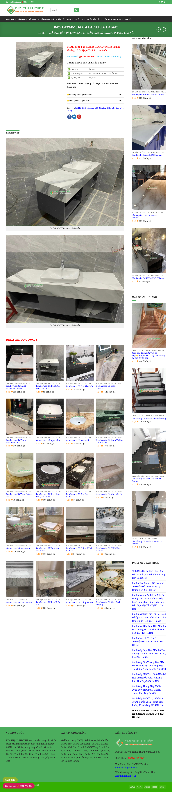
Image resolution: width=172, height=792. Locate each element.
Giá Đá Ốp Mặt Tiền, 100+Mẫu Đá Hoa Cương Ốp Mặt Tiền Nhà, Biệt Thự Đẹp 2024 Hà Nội (149, 677)
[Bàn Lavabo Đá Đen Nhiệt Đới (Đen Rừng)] (50, 471)
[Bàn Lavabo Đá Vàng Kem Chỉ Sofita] (50, 525)
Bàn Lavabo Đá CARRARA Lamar (108, 549)
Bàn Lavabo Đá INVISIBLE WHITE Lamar (48, 387)
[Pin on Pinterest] (79, 116)
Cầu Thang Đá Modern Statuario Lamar (147, 542)
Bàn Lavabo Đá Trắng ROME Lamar (79, 549)
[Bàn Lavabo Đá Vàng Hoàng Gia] (20, 471)
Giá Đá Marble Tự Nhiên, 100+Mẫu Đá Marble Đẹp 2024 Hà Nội (147, 641)
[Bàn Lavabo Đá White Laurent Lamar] (20, 417)
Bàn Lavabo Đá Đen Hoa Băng (77, 495)
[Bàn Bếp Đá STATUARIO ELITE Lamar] (149, 187)
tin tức (128, 19)
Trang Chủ (11, 19)
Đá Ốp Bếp (79, 19)
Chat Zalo (10, 779)
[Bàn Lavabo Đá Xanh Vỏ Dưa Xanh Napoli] (110, 417)
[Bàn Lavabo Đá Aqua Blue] (50, 417)
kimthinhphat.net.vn (125, 775)
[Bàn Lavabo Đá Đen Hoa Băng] (80, 471)
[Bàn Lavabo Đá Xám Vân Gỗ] (110, 471)
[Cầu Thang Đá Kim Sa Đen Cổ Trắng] (149, 390)
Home (41, 32)
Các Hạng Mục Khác (112, 19)
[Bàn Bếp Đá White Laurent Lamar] (149, 67)
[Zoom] (19, 74)
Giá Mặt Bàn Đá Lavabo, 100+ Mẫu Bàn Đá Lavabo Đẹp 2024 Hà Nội (91, 32)
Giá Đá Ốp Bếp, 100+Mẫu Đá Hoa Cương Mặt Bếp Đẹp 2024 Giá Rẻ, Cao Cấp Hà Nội (149, 653)
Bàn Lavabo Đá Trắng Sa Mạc (79, 602)
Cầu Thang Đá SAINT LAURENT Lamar (146, 479)
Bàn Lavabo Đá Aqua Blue (48, 440)
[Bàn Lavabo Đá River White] (20, 579)
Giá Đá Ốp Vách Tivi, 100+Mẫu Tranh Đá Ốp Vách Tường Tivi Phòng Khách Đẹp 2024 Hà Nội (147, 702)
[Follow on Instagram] (159, 2)
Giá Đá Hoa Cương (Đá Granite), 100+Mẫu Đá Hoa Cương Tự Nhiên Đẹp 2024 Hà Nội (148, 586)
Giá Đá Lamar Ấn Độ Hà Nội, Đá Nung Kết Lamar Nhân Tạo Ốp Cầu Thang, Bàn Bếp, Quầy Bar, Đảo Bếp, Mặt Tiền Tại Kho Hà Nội (148, 602)
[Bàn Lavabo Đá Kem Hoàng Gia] (50, 579)
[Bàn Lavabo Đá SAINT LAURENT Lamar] (20, 363)
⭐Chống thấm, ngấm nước (78, 100)
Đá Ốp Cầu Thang (63, 19)
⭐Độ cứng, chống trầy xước (79, 94)
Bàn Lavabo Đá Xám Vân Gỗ (109, 494)
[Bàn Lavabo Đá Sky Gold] (80, 417)
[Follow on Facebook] (157, 2)
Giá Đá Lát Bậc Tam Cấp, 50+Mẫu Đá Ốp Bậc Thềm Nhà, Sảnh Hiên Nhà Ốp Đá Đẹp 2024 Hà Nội (149, 617)
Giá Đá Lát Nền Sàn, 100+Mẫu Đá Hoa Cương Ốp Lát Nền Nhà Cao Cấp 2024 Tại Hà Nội (149, 629)
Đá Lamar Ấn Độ (47, 19)
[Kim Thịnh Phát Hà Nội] (26, 10)
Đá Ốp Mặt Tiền (93, 19)
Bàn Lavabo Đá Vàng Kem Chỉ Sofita (48, 549)
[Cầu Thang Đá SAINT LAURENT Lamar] (149, 451)
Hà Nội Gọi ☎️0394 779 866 (18, 785)
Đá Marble (22, 19)
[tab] (12, 133)
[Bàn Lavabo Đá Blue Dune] (20, 525)
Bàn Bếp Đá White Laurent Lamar (148, 94)
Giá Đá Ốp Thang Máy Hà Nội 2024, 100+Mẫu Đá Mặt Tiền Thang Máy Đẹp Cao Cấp (147, 690)
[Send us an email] (164, 2)
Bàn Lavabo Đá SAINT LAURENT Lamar (16, 387)
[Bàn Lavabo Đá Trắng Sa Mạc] (80, 579)
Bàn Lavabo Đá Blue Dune (18, 548)
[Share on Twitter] (74, 116)
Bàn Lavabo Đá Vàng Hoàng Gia (19, 495)
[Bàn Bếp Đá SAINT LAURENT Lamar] (149, 250)
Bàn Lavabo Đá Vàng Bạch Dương (108, 603)
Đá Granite (34, 19)
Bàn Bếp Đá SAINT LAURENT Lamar (148, 278)
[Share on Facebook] (69, 116)
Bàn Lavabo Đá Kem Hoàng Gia (49, 603)
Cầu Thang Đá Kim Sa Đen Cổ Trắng (149, 418)
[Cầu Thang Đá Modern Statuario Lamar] (149, 513)
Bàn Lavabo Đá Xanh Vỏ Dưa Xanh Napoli (109, 441)
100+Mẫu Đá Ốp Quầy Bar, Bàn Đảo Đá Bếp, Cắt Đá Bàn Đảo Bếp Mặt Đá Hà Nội (149, 574)
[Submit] (76, 10)
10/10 (120, 94)
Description (12, 133)
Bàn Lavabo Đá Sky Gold (77, 440)
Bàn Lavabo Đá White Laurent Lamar (16, 441)
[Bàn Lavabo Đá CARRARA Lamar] (110, 525)
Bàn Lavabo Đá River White (19, 602)
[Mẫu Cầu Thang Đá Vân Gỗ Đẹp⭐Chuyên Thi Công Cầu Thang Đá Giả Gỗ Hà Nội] (149, 325)
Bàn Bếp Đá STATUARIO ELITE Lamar (146, 216)
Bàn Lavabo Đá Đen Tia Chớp (79, 386)
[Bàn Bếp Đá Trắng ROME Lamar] (149, 127)
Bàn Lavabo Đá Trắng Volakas (106, 387)
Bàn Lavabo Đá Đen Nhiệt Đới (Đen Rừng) (48, 495)
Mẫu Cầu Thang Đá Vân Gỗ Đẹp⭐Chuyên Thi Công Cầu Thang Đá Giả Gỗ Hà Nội (148, 355)
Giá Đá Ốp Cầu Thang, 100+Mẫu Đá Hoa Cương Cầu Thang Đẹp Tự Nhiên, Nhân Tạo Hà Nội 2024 (149, 666)
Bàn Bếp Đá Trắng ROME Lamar (147, 155)
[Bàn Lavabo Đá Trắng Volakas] (110, 363)
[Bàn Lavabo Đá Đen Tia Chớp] (80, 363)
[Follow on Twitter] (162, 2)
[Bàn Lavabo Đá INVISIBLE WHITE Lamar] (50, 363)
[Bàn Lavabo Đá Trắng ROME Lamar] (80, 525)
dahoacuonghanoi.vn (126, 767)
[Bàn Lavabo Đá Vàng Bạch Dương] (110, 579)
